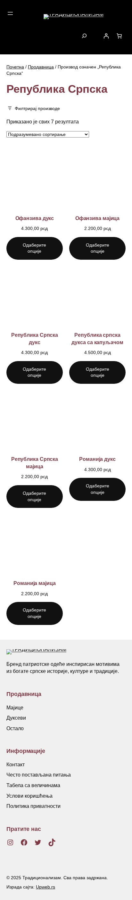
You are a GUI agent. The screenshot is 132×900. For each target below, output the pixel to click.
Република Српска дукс (34, 338)
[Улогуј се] (106, 35)
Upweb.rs (45, 886)
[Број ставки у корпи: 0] (119, 35)
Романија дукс (97, 459)
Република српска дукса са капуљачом (97, 338)
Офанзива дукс (34, 218)
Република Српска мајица (34, 462)
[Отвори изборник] (10, 13)
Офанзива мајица (97, 218)
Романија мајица (34, 583)
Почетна (15, 66)
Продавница (41, 66)
